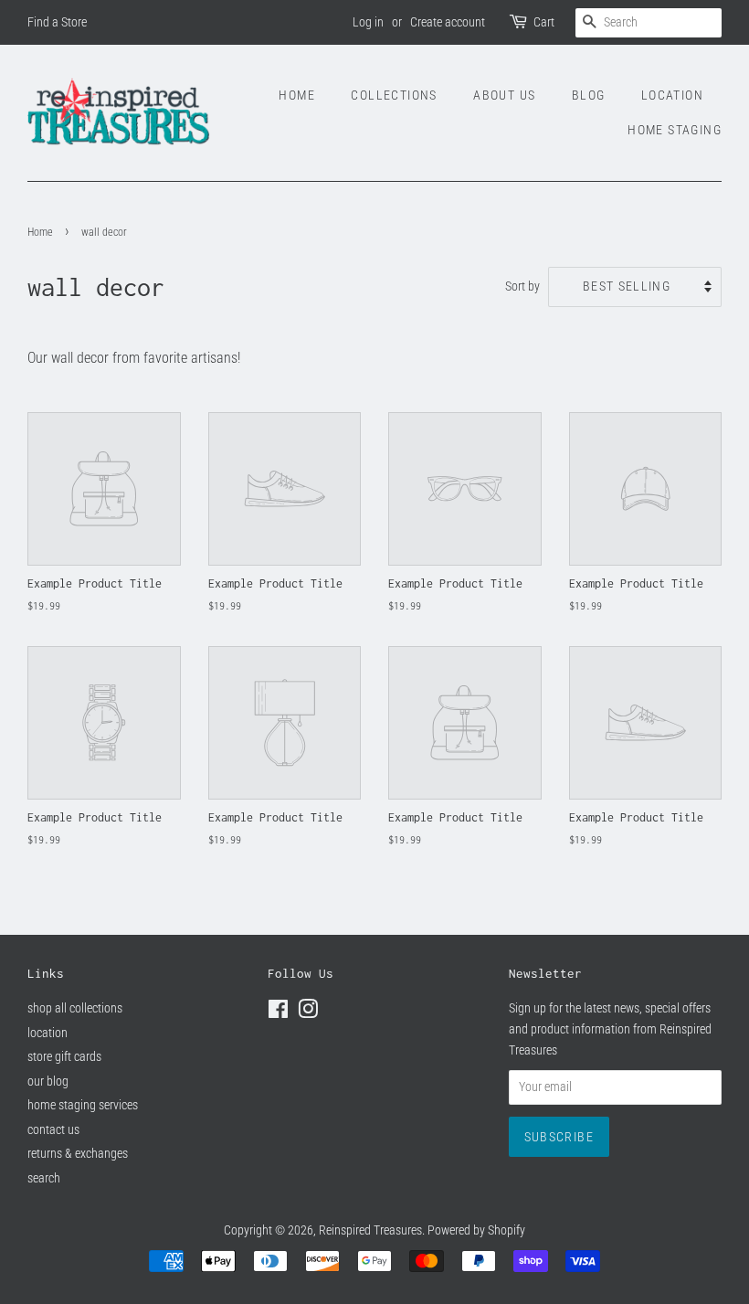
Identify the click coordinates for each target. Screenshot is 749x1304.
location (672, 95)
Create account (447, 22)
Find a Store (57, 22)
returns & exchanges (77, 1153)
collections (394, 95)
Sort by (522, 286)
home (297, 95)
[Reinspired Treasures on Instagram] (308, 1012)
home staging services (82, 1104)
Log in (368, 22)
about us (504, 95)
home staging (675, 129)
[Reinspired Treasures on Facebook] (278, 1012)
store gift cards (64, 1056)
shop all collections (74, 1008)
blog (589, 95)
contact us (53, 1129)
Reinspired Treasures (370, 1230)
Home (40, 232)
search (43, 1178)
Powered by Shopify (476, 1230)
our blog (48, 1081)
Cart (543, 22)
